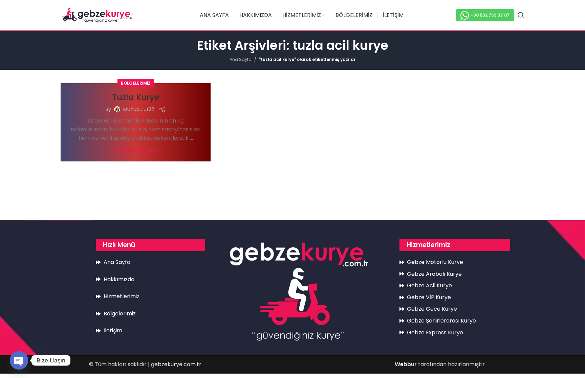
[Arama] (521, 15)
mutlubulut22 (138, 109)
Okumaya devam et (136, 150)
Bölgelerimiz (136, 83)
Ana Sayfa (241, 59)
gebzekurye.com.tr (176, 364)
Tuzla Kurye (135, 97)
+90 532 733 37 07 (490, 15)
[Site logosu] (96, 15)
